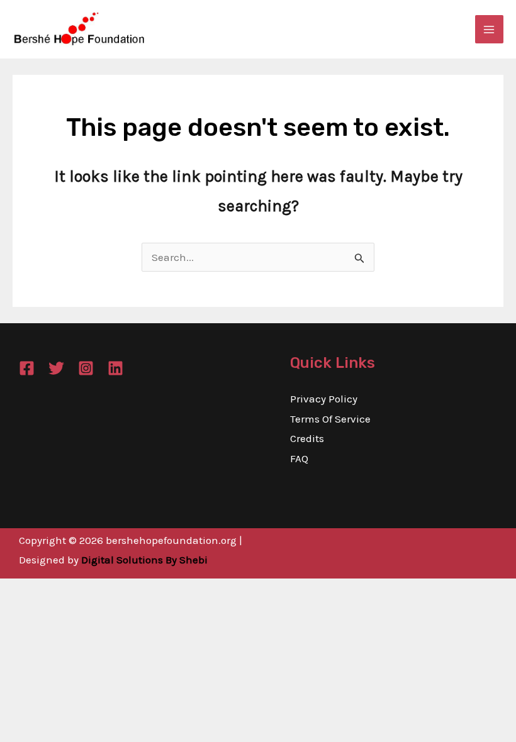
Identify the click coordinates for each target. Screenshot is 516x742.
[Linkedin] (115, 368)
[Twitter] (56, 368)
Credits (307, 438)
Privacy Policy (323, 398)
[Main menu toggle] (489, 29)
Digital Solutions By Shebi (144, 559)
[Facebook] (27, 368)
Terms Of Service (330, 419)
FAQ (299, 458)
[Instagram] (86, 368)
